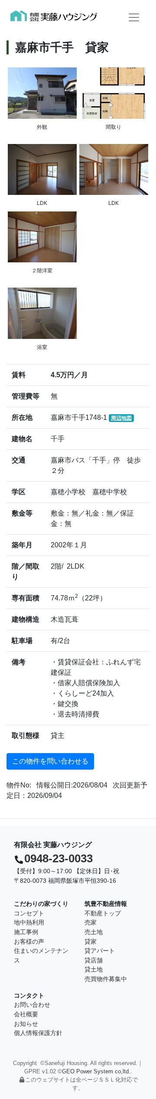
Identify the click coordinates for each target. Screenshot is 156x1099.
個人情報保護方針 (38, 1032)
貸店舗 (93, 960)
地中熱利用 (29, 922)
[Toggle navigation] (134, 17)
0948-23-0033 (58, 858)
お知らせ (26, 1023)
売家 (90, 922)
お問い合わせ (32, 1004)
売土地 (93, 931)
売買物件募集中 (105, 978)
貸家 (90, 941)
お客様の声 (29, 941)
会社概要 (26, 1014)
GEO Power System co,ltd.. (97, 1071)
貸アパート (99, 950)
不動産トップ (102, 913)
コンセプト (29, 913)
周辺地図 (121, 418)
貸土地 (93, 969)
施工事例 (26, 931)
